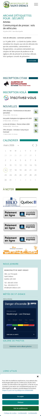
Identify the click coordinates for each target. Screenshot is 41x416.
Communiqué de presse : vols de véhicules (19, 27)
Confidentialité (22, 413)
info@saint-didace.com (12, 288)
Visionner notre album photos (20, 346)
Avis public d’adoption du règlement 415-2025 (17, 118)
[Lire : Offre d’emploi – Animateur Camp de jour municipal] (36, 131)
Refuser (20, 402)
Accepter (20, 396)
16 (6, 170)
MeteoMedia (7, 299)
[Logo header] (17, 4)
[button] (38, 376)
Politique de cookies (10, 413)
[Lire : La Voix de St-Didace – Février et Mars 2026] (36, 125)
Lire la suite (32, 61)
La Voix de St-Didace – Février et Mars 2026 (16, 124)
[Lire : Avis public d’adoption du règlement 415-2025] (36, 120)
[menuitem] (32, 4)
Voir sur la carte (12, 334)
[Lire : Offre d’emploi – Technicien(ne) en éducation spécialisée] (36, 112)
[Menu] (33, 4)
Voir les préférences (20, 408)
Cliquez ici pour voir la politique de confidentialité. (17, 390)
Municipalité (19, 31)
